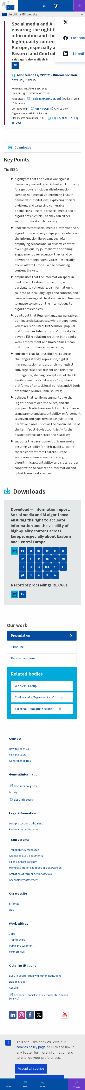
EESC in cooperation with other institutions (35, 976)
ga (47, 559)
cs (31, 551)
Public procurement (21, 946)
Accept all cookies (31, 1068)
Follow (79, 6)
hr (55, 559)
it (23, 567)
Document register (25, 786)
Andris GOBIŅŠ (44, 109)
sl (47, 575)
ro (31, 575)
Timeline (17, 646)
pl (63, 567)
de (46, 551)
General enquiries (20, 761)
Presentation (20, 635)
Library (13, 792)
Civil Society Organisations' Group (39, 697)
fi (31, 559)
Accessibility (56, 6)
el (55, 551)
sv (55, 575)
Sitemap (14, 904)
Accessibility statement (23, 880)
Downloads (22, 147)
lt (31, 567)
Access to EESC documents (26, 856)
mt (47, 567)
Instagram (21, 1015)
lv (39, 567)
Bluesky (47, 1015)
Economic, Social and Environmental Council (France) (38, 997)
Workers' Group (26, 686)
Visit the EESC (17, 755)
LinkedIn (13, 1015)
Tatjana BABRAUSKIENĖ (46, 99)
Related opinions (23, 658)
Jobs (12, 934)
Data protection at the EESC (26, 824)
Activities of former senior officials (30, 874)
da (38, 551)
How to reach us (19, 749)
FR (15, 65)
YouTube (64, 1015)
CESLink (14, 988)
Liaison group (17, 982)
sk (39, 575)
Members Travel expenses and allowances (35, 868)
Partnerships (17, 952)
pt (22, 575)
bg (22, 551)
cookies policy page (31, 1047)
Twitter (38, 1015)
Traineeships (17, 940)
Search (42, 1086)
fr (39, 559)
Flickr (56, 1015)
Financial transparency (23, 862)
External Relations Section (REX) (38, 708)
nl (55, 567)
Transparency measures (24, 850)
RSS (11, 910)
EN (22, 594)
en (22, 559)
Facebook (30, 1015)
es (63, 551)
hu (63, 559)
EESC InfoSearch (24, 800)
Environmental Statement (24, 830)
